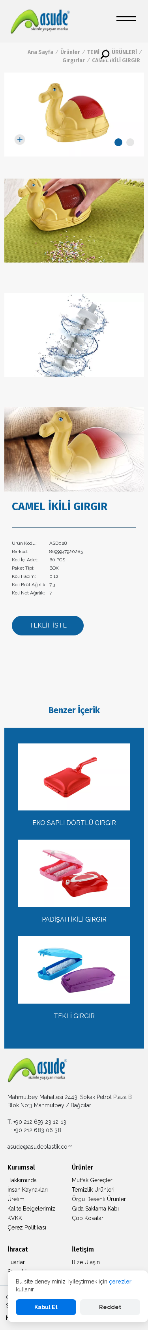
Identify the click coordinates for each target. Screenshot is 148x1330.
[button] (118, 142)
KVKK (14, 1218)
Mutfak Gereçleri (93, 1180)
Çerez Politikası (26, 1227)
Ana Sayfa (40, 52)
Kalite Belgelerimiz (31, 1208)
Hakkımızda (22, 1180)
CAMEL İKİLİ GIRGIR (116, 60)
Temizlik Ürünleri (93, 1190)
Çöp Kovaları (88, 1218)
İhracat (17, 1249)
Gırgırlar (73, 60)
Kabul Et (46, 1307)
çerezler (120, 1281)
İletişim (83, 1249)
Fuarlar (16, 1262)
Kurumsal (21, 1167)
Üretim (15, 1199)
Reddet (110, 1307)
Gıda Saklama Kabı (95, 1208)
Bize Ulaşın (86, 1262)
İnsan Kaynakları (27, 1190)
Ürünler (70, 52)
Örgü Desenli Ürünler (99, 1199)
